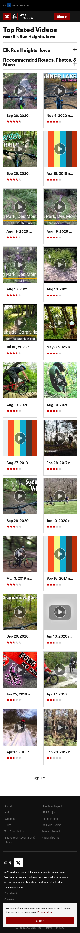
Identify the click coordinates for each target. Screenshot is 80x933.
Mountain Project (51, 806)
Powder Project (50, 831)
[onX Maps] (13, 866)
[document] (40, 915)
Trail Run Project (51, 825)
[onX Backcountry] (16, 5)
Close (40, 921)
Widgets (9, 818)
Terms (49, 927)
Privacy (60, 927)
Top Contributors (14, 831)
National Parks (50, 837)
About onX (10, 893)
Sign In (62, 16)
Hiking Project (49, 818)
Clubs (7, 825)
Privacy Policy (44, 912)
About (8, 806)
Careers (9, 899)
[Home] (21, 16)
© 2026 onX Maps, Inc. (29, 927)
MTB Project (49, 812)
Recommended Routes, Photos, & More (40, 61)
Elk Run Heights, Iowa (26, 49)
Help (7, 812)
